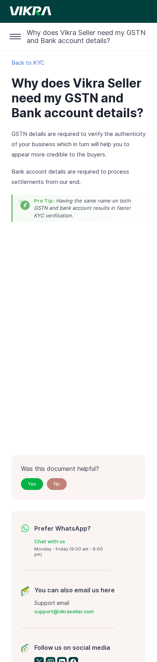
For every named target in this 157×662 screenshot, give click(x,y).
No (57, 484)
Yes (32, 484)
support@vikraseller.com (64, 611)
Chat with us (49, 541)
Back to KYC (28, 62)
